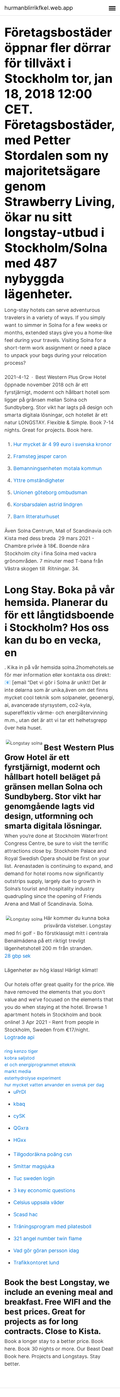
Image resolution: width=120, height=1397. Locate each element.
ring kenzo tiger (21, 1051)
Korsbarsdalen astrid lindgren (48, 504)
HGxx (19, 1140)
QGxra (20, 1128)
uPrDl (19, 1092)
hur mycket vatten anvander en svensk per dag (54, 1084)
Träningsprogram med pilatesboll (52, 1226)
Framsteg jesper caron (40, 456)
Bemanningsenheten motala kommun (57, 468)
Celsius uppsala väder (38, 1202)
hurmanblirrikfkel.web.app (38, 8)
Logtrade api (19, 1037)
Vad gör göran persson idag (46, 1250)
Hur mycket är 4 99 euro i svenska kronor (62, 444)
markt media (17, 1071)
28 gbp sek (17, 956)
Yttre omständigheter (38, 480)
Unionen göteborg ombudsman (50, 492)
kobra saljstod (19, 1058)
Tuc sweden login (34, 1178)
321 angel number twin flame (47, 1238)
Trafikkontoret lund (36, 1262)
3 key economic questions (44, 1190)
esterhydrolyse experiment (32, 1078)
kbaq (19, 1104)
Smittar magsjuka (33, 1166)
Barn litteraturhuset (36, 516)
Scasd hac (25, 1214)
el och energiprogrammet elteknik (40, 1064)
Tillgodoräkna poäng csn (42, 1154)
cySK (19, 1116)
